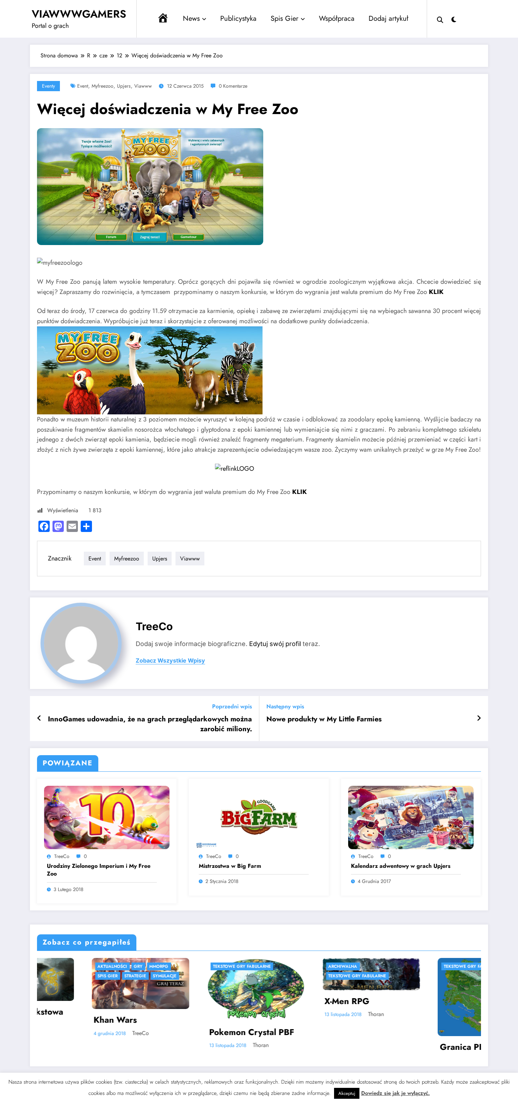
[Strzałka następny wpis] (479, 718)
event (82, 85)
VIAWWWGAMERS (79, 13)
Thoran (114, 1045)
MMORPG (421, 966)
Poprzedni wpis (232, 706)
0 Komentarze (233, 85)
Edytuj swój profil (275, 643)
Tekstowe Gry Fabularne (95, 966)
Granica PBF (317, 1047)
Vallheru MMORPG (445, 1017)
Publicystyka (238, 18)
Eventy (48, 85)
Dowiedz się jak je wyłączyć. (395, 1093)
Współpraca (336, 18)
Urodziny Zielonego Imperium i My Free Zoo (98, 870)
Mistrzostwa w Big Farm (230, 866)
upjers (124, 85)
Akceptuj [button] (346, 1093)
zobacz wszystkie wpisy (170, 660)
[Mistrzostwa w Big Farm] (258, 817)
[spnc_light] (453, 19)
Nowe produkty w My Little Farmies (324, 719)
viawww (143, 85)
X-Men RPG (199, 1001)
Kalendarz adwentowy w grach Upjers (400, 866)
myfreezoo (102, 85)
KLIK (436, 291)
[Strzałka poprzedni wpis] (39, 718)
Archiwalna (195, 966)
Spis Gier (284, 18)
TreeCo (154, 626)
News (191, 18)
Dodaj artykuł (388, 18)
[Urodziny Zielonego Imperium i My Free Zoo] (106, 817)
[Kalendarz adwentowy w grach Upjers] (411, 817)
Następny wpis (285, 706)
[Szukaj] (440, 19)
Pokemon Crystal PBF (104, 1032)
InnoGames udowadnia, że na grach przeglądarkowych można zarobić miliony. (150, 724)
